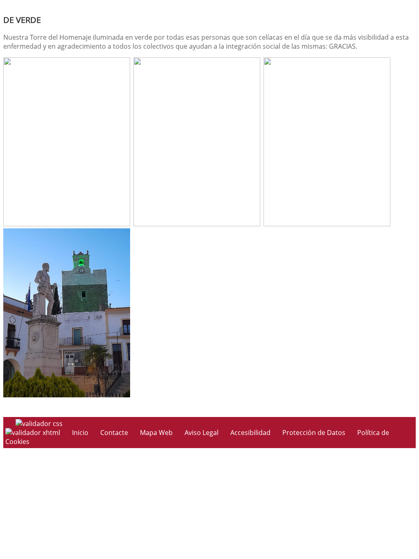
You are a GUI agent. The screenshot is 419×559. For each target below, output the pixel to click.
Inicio (80, 432)
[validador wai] (33, 432)
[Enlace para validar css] (39, 423)
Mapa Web (156, 432)
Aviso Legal (202, 432)
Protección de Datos (313, 432)
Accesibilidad (250, 432)
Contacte (114, 432)
